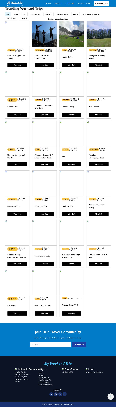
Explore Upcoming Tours (58, 19)
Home (48, 3)
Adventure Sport (12, 100)
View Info (17, 65)
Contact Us (84, 3)
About (58, 3)
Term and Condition (46, 385)
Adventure (40, 50)
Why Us (41, 375)
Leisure (38, 99)
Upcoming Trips (101, 3)
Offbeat (11, 50)
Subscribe (79, 344)
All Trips (69, 3)
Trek (64, 50)
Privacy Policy (44, 378)
